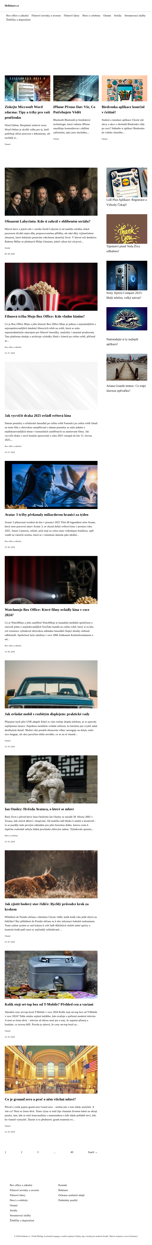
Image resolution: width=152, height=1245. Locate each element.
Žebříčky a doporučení (18, 19)
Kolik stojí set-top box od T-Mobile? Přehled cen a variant (49, 1004)
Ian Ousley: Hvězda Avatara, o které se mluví (39, 809)
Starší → (93, 1152)
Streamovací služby (135, 15)
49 (72, 1152)
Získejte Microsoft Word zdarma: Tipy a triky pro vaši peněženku (27, 112)
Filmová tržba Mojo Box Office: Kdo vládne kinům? (45, 316)
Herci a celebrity (91, 15)
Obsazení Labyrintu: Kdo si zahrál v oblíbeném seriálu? (47, 221)
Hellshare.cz (12, 5)
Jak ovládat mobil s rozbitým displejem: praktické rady (47, 714)
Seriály (118, 15)
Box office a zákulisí (17, 15)
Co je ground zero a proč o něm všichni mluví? (40, 1099)
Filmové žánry (71, 15)
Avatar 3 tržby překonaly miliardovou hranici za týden (46, 515)
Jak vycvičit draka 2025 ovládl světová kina (38, 415)
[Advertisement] (76, 44)
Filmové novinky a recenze (46, 15)
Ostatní (107, 15)
